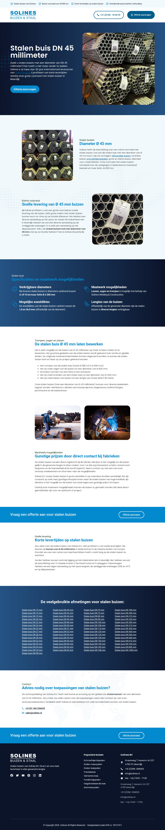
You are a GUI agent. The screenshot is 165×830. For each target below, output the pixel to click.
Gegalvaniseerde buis (95, 783)
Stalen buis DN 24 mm (32, 625)
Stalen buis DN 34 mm (32, 647)
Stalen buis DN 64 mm (63, 647)
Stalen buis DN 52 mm (63, 631)
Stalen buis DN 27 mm (32, 631)
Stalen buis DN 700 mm (125, 644)
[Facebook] (12, 775)
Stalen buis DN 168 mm (94, 650)
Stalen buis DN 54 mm (63, 635)
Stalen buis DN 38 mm (32, 653)
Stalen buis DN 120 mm (94, 631)
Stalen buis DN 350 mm (125, 628)
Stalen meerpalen (93, 764)
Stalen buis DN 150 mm (94, 644)
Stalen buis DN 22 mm (32, 622)
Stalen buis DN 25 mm (32, 628)
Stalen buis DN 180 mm (125, 610)
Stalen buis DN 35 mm (32, 650)
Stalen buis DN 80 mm (94, 616)
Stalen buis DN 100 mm (94, 622)
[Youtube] (23, 775)
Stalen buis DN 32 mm (32, 641)
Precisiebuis (90, 772)
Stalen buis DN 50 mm (63, 625)
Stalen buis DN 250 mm (125, 619)
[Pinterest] (29, 775)
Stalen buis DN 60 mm (63, 644)
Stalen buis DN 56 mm (63, 641)
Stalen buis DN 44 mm (63, 616)
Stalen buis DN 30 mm (32, 638)
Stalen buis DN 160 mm (94, 647)
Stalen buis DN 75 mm (94, 613)
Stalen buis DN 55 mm (63, 638)
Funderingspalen (92, 779)
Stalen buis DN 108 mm (94, 625)
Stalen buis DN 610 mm (125, 641)
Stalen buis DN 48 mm (63, 622)
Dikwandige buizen (121, 155)
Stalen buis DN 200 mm (125, 613)
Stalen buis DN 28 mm (32, 635)
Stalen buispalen (92, 768)
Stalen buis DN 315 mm (125, 625)
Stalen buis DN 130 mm (94, 638)
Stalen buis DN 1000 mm (126, 650)
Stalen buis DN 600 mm (125, 638)
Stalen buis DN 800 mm (125, 647)
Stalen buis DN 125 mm (94, 635)
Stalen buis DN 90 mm (94, 619)
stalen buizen (22, 72)
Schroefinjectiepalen (94, 760)
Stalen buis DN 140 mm (94, 641)
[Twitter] (17, 775)
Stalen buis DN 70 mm (94, 610)
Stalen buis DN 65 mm (63, 650)
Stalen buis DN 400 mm (125, 631)
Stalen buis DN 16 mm (32, 613)
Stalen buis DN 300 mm (125, 622)
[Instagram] (34, 775)
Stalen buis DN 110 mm (94, 628)
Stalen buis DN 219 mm (125, 616)
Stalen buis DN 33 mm (32, 644)
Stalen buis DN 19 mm (32, 616)
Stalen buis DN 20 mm (32, 619)
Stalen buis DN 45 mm (63, 619)
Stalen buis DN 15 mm (32, 610)
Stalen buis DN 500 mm (125, 635)
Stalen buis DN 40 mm (63, 610)
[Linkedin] (40, 775)
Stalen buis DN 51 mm (63, 628)
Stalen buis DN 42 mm (63, 613)
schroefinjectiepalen (97, 158)
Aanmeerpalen (91, 787)
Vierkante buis (91, 775)
